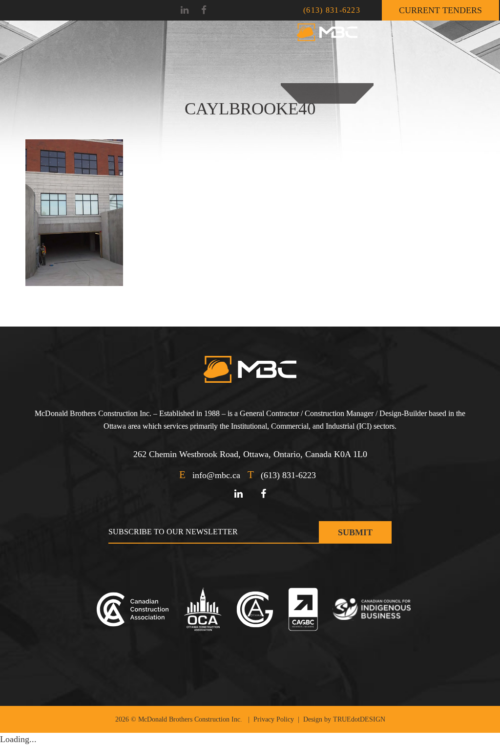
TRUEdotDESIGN (359, 719)
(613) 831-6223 (331, 10)
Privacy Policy (273, 719)
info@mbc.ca (216, 475)
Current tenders (440, 10)
